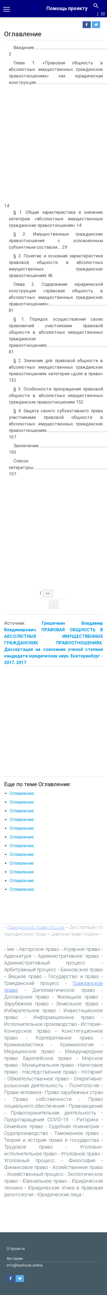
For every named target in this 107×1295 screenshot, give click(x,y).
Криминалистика (23, 1044)
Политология (84, 1085)
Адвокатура (17, 956)
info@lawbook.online (25, 1265)
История (90, 1024)
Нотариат (92, 1072)
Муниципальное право (48, 1065)
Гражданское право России (35, 927)
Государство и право (73, 976)
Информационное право (64, 1017)
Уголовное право (80, 1153)
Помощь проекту (67, 8)
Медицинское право (29, 1051)
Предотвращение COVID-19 (36, 1119)
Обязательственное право (38, 1078)
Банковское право (81, 969)
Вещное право (25, 976)
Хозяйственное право (77, 1167)
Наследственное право (49, 1072)
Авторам (15, 1258)
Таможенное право (76, 1133)
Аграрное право (81, 949)
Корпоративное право (64, 1038)
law (11, 949)
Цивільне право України (74, 934)
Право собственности (42, 1099)
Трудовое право (28, 1147)
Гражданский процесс (32, 983)
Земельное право (77, 1003)
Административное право (68, 956)
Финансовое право (26, 1167)
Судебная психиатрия (74, 1126)
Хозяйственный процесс (35, 1174)
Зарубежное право (26, 1003)
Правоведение (86, 1106)
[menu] (6, 8)
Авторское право (39, 949)
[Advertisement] (53, 144)
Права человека (22, 1092)
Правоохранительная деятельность (53, 1113)
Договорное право (26, 997)
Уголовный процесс (29, 1160)
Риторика (87, 1119)
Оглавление (22, 793)
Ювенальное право (44, 1181)
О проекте (16, 1248)
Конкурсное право (27, 1031)
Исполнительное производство (40, 1024)
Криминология (77, 1044)
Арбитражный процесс (30, 969)
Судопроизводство (26, 1133)
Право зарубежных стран (74, 1092)
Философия (82, 1160)
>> (103, 13)
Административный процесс (44, 963)
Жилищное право (77, 997)
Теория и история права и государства (51, 1140)
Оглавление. (22, 837)
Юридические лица (59, 1194)
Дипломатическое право (63, 990)
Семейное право (23, 1126)
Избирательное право (30, 1010)
